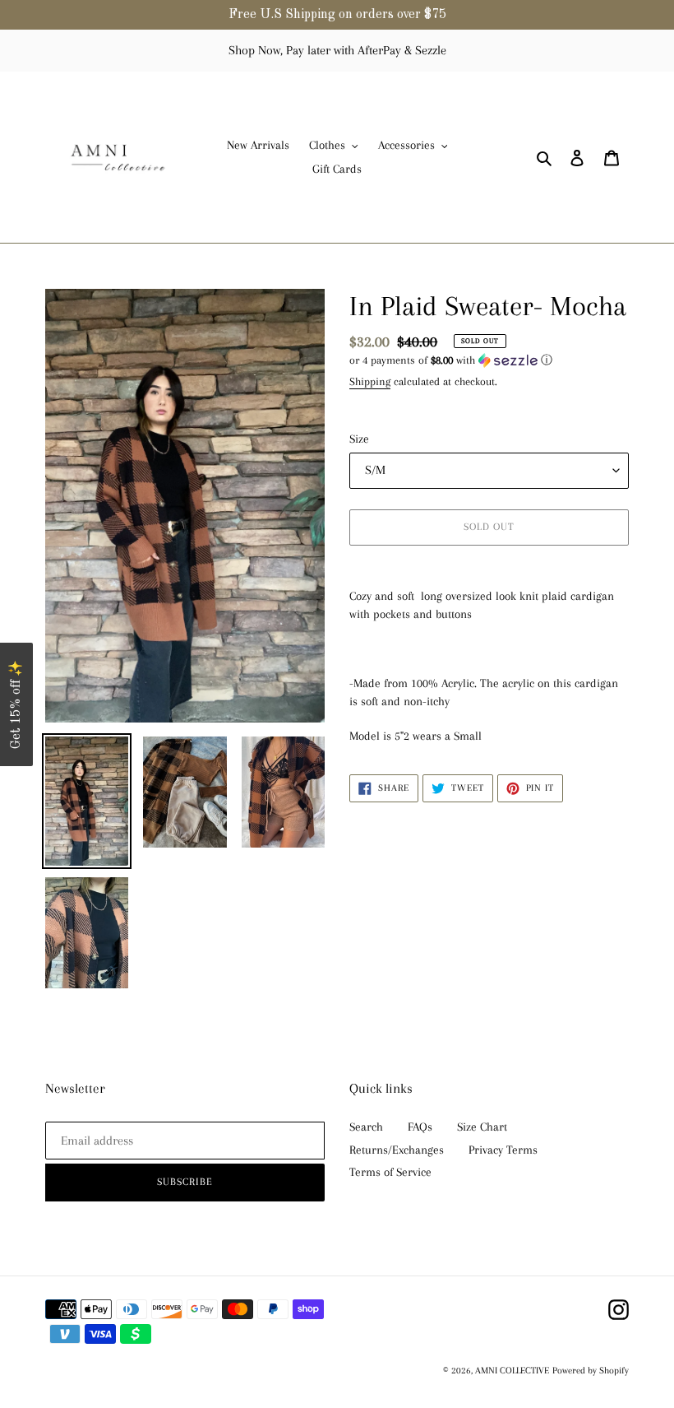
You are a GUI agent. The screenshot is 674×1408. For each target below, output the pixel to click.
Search (366, 1126)
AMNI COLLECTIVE (512, 1370)
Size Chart (482, 1126)
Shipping (369, 381)
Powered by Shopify (590, 1370)
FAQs (420, 1126)
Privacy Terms (503, 1149)
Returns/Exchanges (396, 1149)
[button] (450, 360)
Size (359, 438)
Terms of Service (390, 1171)
